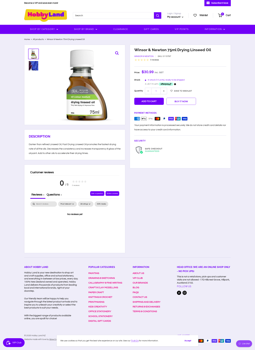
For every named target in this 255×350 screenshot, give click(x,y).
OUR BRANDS (140, 283)
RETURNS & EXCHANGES (146, 306)
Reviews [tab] (37, 194)
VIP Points (182, 29)
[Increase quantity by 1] (164, 91)
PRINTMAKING (96, 302)
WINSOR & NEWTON (143, 56)
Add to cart (149, 101)
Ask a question (97, 193)
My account (174, 17)
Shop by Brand (84, 29)
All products (38, 39)
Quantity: (138, 91)
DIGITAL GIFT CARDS (99, 321)
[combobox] (113, 15)
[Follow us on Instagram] (185, 293)
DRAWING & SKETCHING (101, 278)
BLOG (136, 287)
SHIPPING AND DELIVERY (146, 302)
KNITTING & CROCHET (100, 297)
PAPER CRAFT (96, 292)
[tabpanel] (74, 224)
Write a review (112, 193)
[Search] (157, 15)
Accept (187, 341)
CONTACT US (140, 297)
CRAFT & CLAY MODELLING (103, 287)
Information (213, 29)
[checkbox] (101, 204)
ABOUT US (138, 273)
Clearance (120, 29)
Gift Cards (151, 29)
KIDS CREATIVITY (97, 306)
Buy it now (181, 101)
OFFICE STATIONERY (99, 311)
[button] (181, 91)
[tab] (54, 195)
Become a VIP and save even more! (41, 3)
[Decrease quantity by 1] (148, 91)
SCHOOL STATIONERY (100, 316)
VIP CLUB (138, 278)
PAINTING (93, 273)
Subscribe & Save (219, 3)
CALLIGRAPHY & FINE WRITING (105, 283)
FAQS (136, 292)
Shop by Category (42, 29)
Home (27, 39)
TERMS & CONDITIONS (145, 311)
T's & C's (135, 341)
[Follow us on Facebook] (179, 293)
